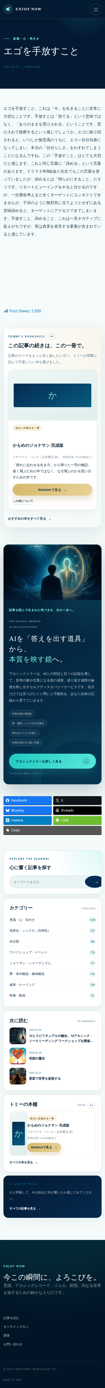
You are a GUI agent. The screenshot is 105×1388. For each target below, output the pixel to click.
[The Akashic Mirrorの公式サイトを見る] (52, 572)
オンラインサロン (16, 1326)
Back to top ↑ (13, 1380)
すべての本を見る (24, 1162)
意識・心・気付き (26, 38)
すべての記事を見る (25, 1208)
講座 (6, 1335)
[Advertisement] (52, 275)
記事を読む (11, 1318)
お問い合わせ (12, 1344)
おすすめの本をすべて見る (29, 518)
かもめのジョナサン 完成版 (38, 445)
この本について (23, 501)
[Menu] (96, 9)
